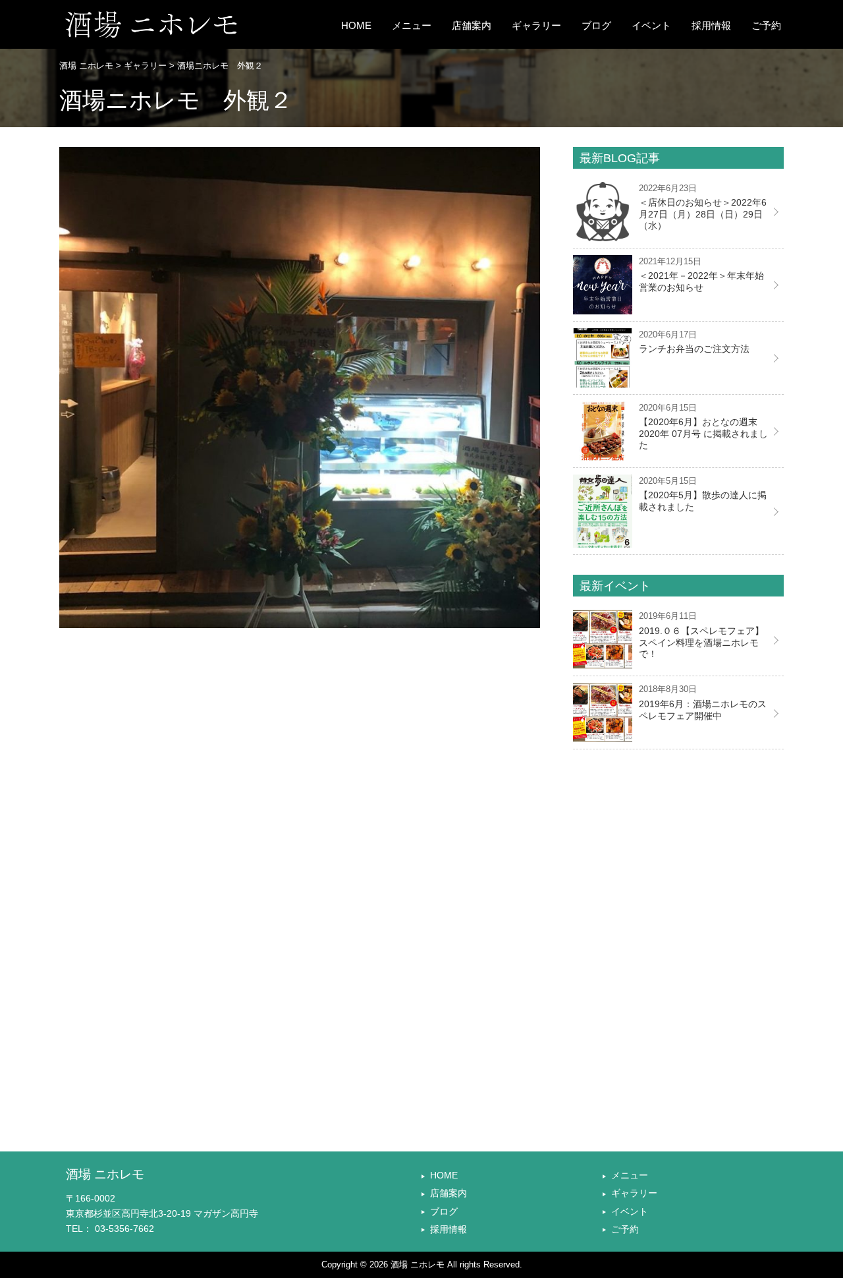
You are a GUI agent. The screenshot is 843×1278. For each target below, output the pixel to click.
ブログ (596, 25)
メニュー (411, 25)
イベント (651, 25)
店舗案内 (471, 25)
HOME (356, 25)
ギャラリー (536, 25)
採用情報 (711, 25)
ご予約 (766, 25)
